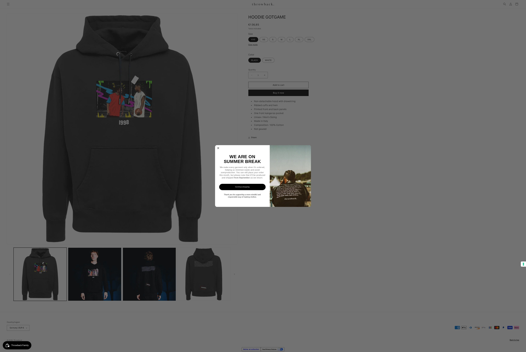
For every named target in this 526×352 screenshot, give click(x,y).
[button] (218, 148)
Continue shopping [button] (242, 187)
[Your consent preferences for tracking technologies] (523, 264)
